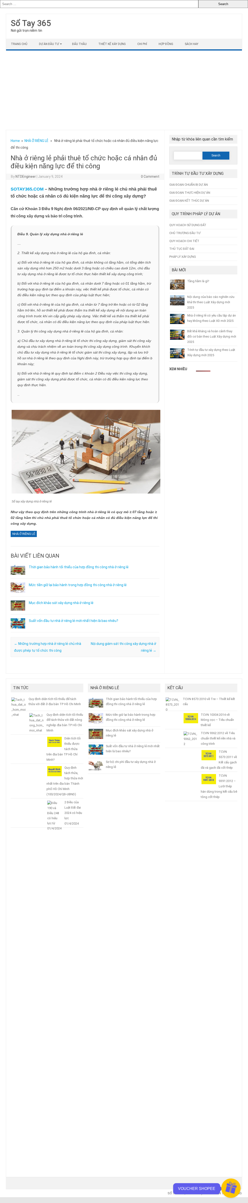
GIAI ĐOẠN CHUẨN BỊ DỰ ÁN (188, 184)
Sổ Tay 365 (31, 23)
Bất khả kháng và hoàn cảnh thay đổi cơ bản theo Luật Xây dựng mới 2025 (211, 336)
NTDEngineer (26, 176)
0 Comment (150, 176)
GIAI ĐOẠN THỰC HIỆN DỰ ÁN (189, 192)
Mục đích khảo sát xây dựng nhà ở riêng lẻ (61, 603)
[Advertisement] (124, 90)
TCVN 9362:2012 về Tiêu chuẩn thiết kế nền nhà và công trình (218, 738)
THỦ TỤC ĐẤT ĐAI (181, 249)
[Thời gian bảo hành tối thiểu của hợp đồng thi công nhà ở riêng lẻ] (18, 577)
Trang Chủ (19, 44)
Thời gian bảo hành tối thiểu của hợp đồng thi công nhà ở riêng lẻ (79, 567)
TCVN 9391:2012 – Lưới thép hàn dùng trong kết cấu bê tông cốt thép (219, 786)
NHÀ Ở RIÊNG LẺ (36, 141)
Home (15, 141)
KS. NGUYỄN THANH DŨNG (222, 1193)
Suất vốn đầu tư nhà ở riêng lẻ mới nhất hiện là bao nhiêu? (73, 621)
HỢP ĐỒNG (166, 44)
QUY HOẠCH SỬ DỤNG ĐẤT (187, 225)
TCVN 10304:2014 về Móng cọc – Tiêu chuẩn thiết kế (217, 720)
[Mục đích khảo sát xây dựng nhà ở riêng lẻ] (18, 613)
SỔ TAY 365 (176, 1193)
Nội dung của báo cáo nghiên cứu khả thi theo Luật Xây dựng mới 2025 (210, 302)
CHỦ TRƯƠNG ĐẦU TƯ (185, 233)
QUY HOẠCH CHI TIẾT (184, 241)
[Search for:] (99, 4)
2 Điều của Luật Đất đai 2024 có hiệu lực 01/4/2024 (73, 812)
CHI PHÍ (142, 44)
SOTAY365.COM (27, 189)
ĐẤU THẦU (79, 44)
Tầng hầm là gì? (198, 281)
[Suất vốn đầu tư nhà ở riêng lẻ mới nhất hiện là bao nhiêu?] (18, 631)
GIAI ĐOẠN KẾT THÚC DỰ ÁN (189, 200)
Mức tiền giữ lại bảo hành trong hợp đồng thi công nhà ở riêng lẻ (78, 585)
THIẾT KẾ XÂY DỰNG (112, 44)
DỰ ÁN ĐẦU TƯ (49, 44)
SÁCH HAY (191, 44)
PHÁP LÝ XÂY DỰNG (182, 256)
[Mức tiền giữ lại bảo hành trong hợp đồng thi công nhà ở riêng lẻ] (18, 595)
